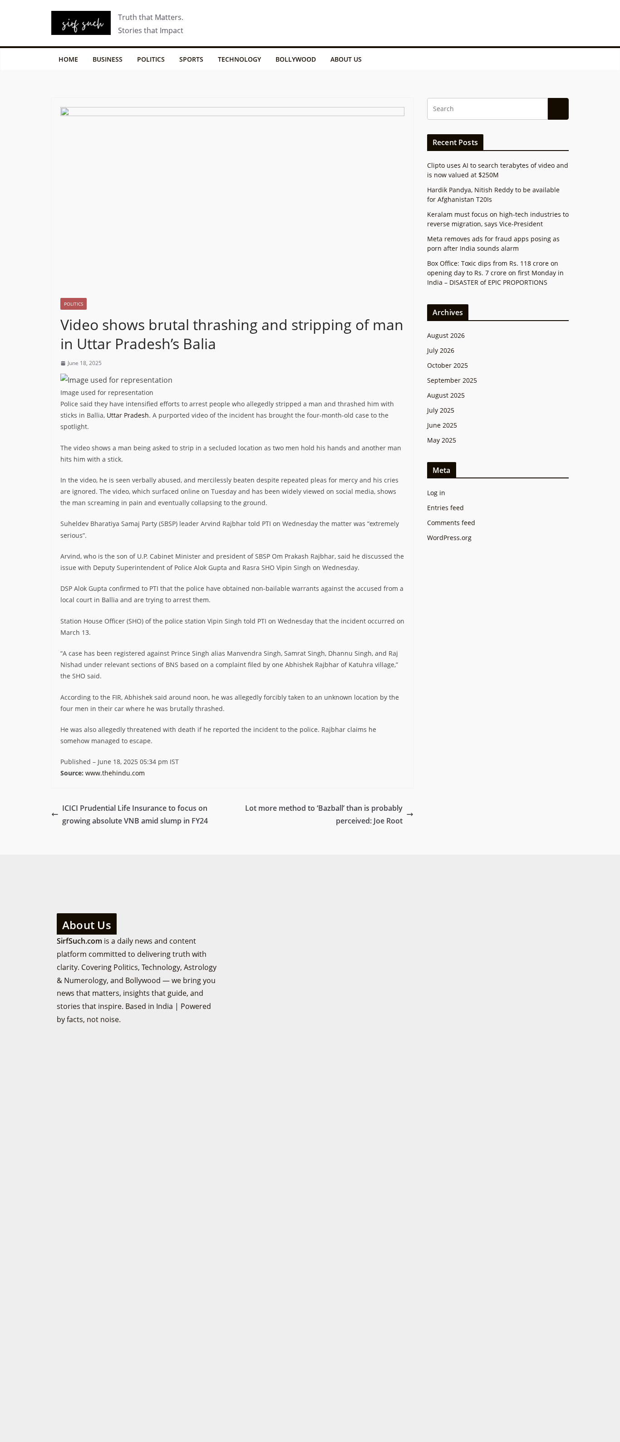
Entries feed (445, 507)
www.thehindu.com (115, 773)
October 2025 (447, 365)
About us (346, 59)
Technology (239, 59)
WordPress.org (449, 537)
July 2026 (440, 350)
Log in (436, 492)
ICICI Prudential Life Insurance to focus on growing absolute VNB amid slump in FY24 (135, 814)
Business (108, 59)
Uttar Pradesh (128, 415)
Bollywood (296, 59)
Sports (191, 59)
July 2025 (440, 410)
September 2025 (452, 380)
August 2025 (446, 395)
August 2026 (446, 335)
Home (68, 59)
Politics (151, 59)
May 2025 (441, 440)
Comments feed (451, 522)
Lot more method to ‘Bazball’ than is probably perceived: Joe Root (324, 814)
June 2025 (442, 425)
